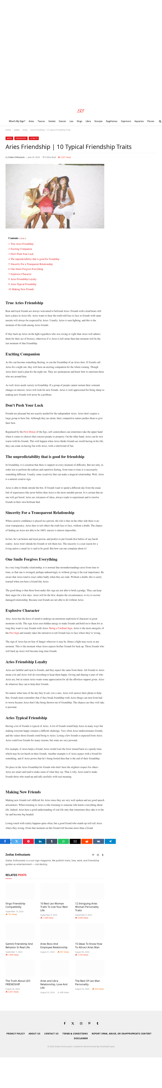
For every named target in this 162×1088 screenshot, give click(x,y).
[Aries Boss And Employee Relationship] (54, 931)
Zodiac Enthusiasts (16, 157)
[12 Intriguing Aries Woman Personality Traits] (89, 891)
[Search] (159, 121)
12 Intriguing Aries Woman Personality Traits (87, 907)
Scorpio (98, 121)
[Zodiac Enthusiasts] (81, 111)
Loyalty (33, 138)
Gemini (51, 121)
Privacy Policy (15, 1033)
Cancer (62, 121)
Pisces (150, 121)
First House (30, 431)
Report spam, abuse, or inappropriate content (122, 1033)
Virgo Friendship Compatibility (15, 905)
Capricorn (126, 121)
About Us (34, 1033)
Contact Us (51, 1033)
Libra (88, 121)
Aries (31, 121)
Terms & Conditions (75, 1033)
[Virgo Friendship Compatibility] (20, 891)
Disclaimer (81, 1038)
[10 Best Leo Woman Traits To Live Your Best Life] (54, 891)
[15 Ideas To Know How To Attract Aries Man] (89, 931)
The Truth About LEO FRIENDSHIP (18, 982)
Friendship (21, 138)
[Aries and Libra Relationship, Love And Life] (54, 968)
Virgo (79, 121)
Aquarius (139, 121)
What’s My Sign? (17, 121)
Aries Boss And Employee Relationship (54, 945)
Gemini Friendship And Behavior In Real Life (19, 945)
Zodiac (17, 130)
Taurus (41, 121)
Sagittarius (111, 121)
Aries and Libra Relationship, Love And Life (53, 984)
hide (23, 238)
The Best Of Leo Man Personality (87, 982)
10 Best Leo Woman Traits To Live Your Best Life (54, 907)
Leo (71, 121)
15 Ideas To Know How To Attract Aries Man (88, 945)
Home (8, 130)
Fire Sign (14, 633)
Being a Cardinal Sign (60, 628)
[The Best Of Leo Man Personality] (89, 968)
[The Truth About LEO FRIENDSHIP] (20, 968)
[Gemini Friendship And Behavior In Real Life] (20, 931)
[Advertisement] (81, 52)
